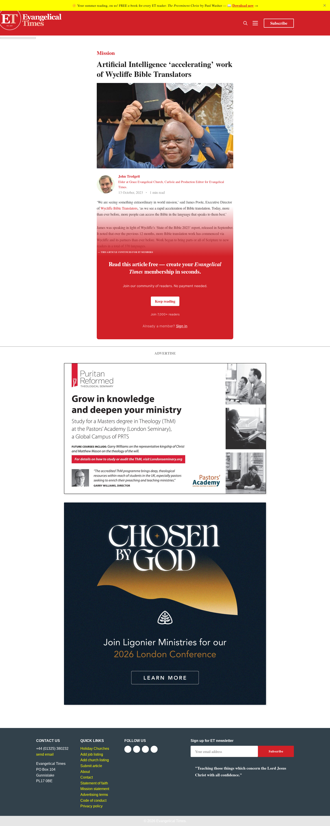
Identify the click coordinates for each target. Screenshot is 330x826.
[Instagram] (145, 749)
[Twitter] (136, 749)
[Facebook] (127, 749)
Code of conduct (93, 800)
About (85, 772)
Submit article (91, 766)
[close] (324, 5)
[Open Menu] (255, 23)
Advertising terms (94, 795)
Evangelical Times (171, 821)
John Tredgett (129, 176)
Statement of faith (94, 783)
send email (45, 754)
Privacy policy (91, 806)
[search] (245, 23)
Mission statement (94, 789)
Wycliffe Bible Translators (119, 208)
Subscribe (278, 23)
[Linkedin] (154, 749)
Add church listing (94, 760)
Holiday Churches (94, 748)
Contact (86, 777)
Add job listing (91, 754)
